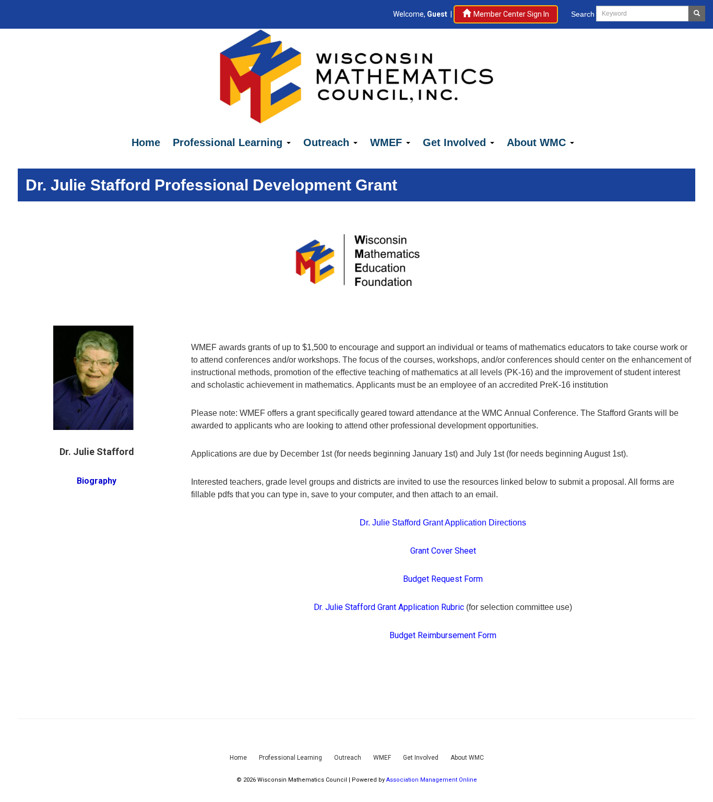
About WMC (538, 142)
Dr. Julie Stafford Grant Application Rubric (389, 607)
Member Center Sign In (511, 14)
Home (146, 142)
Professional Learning (229, 142)
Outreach (327, 142)
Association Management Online (431, 779)
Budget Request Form (443, 579)
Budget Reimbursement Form (442, 635)
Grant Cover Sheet (443, 551)
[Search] (696, 13)
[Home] (356, 75)
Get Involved (456, 142)
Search (583, 14)
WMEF (387, 142)
